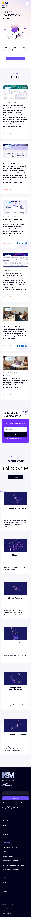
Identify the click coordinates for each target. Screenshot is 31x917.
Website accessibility (8, 905)
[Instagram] (13, 807)
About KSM (5, 821)
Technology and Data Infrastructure (13, 865)
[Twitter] (17, 807)
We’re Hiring (6, 834)
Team (4, 825)
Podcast (4, 891)
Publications (6, 887)
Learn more (15, 59)
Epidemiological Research (10, 860)
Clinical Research (7, 856)
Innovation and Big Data (9, 847)
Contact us (5, 830)
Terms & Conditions (7, 908)
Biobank (4, 851)
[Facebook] (4, 807)
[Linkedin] (8, 807)
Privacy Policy (22, 438)
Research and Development (10, 869)
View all (15, 477)
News (4, 882)
